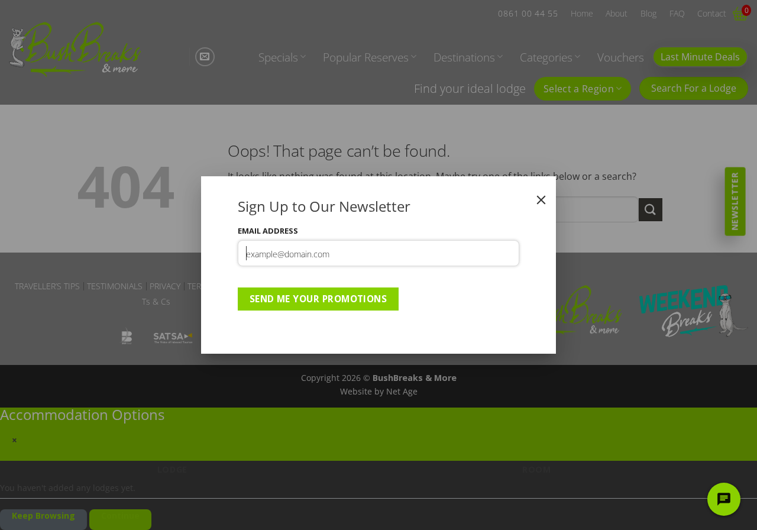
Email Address (268, 230)
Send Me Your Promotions (318, 298)
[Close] (541, 200)
